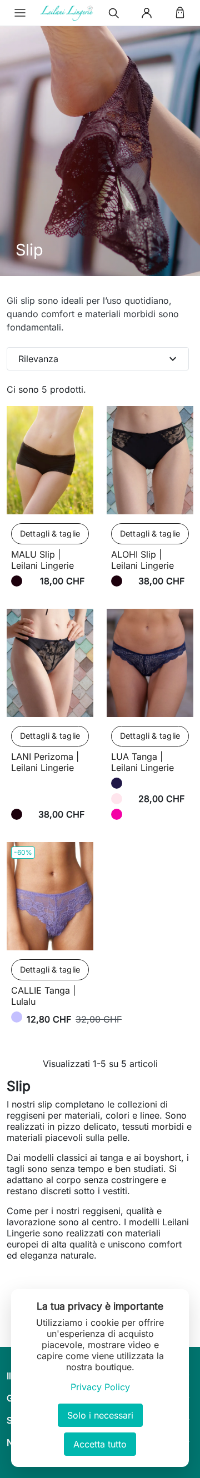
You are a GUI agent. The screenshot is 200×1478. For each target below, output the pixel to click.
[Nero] (16, 581)
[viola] (16, 1017)
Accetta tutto (100, 1444)
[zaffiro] (116, 783)
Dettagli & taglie (50, 533)
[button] (20, 13)
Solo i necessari (100, 1415)
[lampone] (116, 814)
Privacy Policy (100, 1386)
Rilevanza (98, 358)
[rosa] (116, 798)
